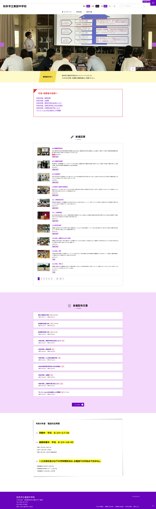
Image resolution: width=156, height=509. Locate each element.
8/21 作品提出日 (56, 174)
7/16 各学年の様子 (56, 225)
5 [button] (150, 69)
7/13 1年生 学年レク (57, 264)
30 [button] (60, 279)
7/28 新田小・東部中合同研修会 (60, 187)
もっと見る (77, 404)
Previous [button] (2, 45)
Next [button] (154, 45)
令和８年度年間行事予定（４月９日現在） (49, 366)
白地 (93, 6)
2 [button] (143, 69)
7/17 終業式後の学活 (57, 199)
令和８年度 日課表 (44, 375)
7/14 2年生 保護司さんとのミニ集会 (61, 238)
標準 (105, 6)
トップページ (68, 12)
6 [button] (51, 279)
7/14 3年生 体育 (56, 251)
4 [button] (46, 279)
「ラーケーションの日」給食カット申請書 (49, 392)
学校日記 (79, 12)
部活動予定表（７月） (44, 332)
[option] (78, 42)
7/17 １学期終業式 (57, 212)
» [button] (63, 279)
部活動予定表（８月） (44, 323)
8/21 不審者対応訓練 (57, 161)
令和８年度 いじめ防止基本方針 (48, 358)
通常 (88, 6)
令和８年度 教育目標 (44, 349)
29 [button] (57, 279)
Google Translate (148, 1)
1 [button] (141, 69)
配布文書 (89, 12)
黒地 (97, 6)
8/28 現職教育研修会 (57, 148)
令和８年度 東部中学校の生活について (49, 340)
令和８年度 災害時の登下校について (49, 383)
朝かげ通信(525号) (44, 315)
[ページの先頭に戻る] (153, 506)
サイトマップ (136, 496)
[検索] (143, 5)
